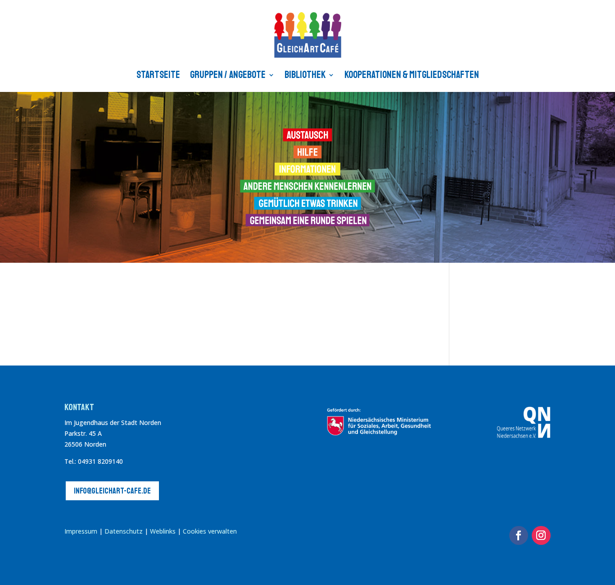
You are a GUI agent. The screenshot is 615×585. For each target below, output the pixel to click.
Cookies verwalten (210, 531)
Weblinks (163, 531)
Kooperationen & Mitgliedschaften (411, 75)
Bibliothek (305, 75)
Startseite (158, 75)
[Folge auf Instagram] (541, 535)
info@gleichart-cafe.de (112, 491)
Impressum (80, 531)
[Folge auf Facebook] (518, 535)
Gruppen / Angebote (228, 75)
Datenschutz (123, 531)
